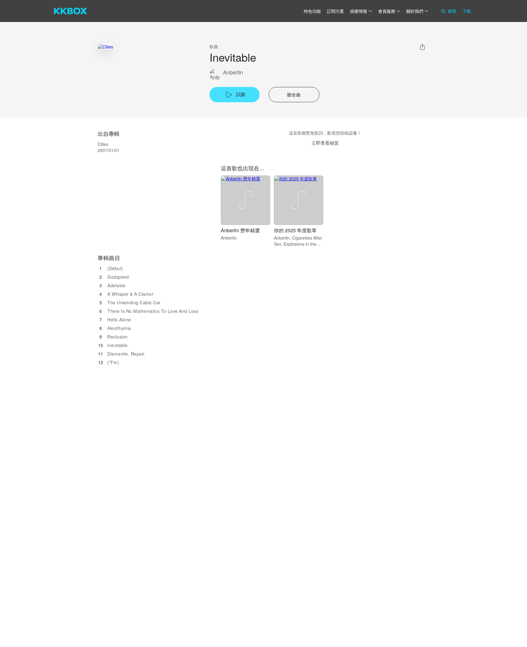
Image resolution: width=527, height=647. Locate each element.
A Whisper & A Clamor (130, 294)
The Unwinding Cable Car (134, 302)
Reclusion (117, 337)
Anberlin (233, 72)
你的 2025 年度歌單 (295, 230)
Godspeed (118, 277)
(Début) (115, 268)
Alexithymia (119, 328)
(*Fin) (113, 362)
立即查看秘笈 (325, 142)
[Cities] (105, 46)
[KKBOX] (70, 11)
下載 (466, 11)
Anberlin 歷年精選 (240, 230)
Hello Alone (119, 319)
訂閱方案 (335, 11)
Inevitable (117, 345)
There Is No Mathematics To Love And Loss (152, 311)
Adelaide (116, 285)
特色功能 (312, 11)
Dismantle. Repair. (126, 354)
